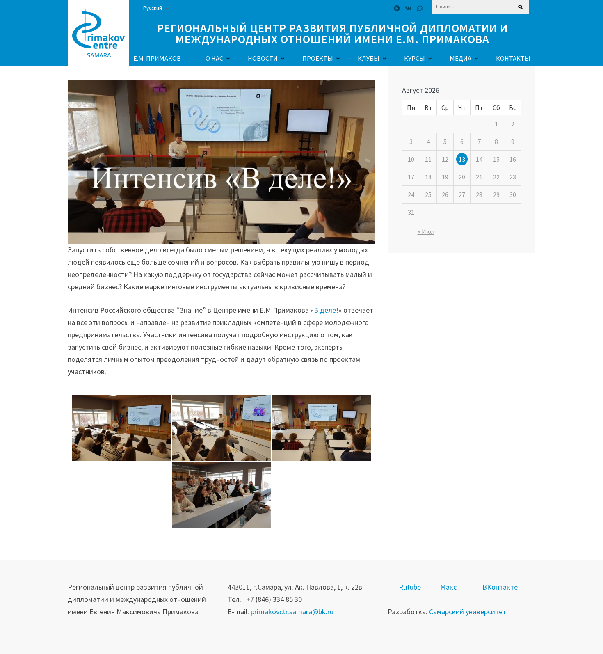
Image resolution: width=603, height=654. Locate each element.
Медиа (460, 58)
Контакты (513, 58)
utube (412, 587)
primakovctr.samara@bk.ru (292, 611)
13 (462, 159)
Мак (446, 587)
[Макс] (420, 8)
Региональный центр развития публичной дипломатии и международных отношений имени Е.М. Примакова (332, 34)
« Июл (426, 231)
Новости (263, 58)
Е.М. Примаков (157, 58)
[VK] (408, 8)
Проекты (317, 58)
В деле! (326, 310)
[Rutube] (397, 8)
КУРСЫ (414, 58)
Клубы (368, 58)
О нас (214, 58)
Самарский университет (467, 611)
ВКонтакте (500, 587)
